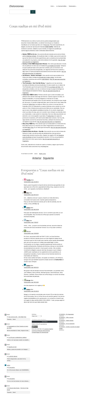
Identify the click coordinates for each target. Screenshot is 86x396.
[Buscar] (32, 12)
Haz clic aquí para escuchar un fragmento (49, 121)
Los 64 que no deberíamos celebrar (17, 337)
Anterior (36, 158)
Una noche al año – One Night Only (17, 316)
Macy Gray (30, 127)
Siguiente (48, 158)
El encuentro (11, 367)
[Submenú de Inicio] (54, 6)
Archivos (34, 314)
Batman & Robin (31, 56)
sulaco (28, 207)
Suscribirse (44, 321)
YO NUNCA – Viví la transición (66, 323)
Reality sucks (42, 153)
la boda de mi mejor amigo (46, 77)
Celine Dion (32, 104)
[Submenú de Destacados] (76, 6)
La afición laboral (12, 356)
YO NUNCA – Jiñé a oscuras (66, 317)
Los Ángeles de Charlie (53, 65)
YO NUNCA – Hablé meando (66, 320)
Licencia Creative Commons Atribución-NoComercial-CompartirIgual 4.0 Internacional (42, 330)
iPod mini (46, 45)
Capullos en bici (12, 347)
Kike (27, 193)
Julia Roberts (45, 79)
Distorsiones (16, 6)
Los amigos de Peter (54, 87)
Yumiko (28, 180)
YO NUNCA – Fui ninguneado (66, 314)
